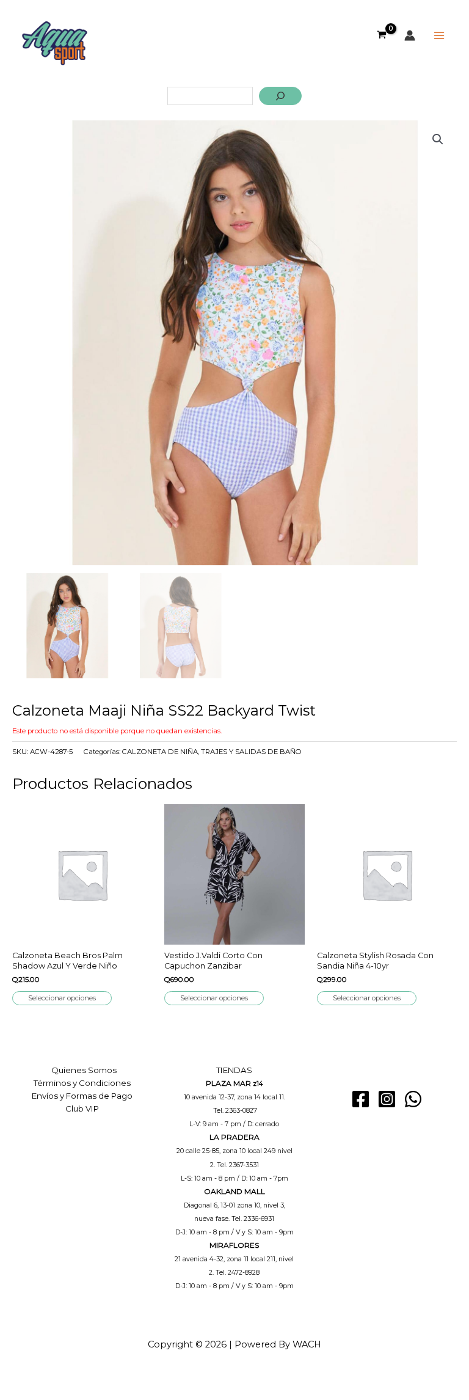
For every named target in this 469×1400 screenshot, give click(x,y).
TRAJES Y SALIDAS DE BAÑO (251, 751)
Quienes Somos (84, 1070)
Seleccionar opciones (62, 998)
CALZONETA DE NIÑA (160, 751)
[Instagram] (386, 1099)
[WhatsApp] (413, 1099)
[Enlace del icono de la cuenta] (409, 35)
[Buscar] (280, 96)
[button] (438, 139)
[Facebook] (360, 1099)
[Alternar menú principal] (439, 35)
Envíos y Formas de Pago (82, 1096)
